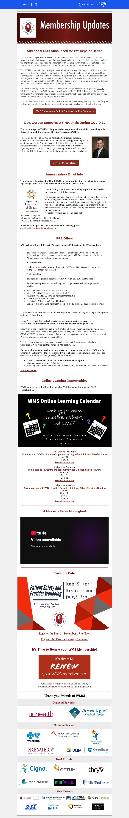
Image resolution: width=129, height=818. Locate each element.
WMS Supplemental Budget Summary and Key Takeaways (65, 111)
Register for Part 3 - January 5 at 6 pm (64, 639)
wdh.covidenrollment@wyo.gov (41, 228)
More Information (64, 462)
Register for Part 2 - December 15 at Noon (64, 633)
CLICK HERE (76, 91)
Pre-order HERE (28, 370)
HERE (50, 683)
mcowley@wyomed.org (58, 686)
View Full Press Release (65, 163)
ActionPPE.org (27, 320)
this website (68, 192)
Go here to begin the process (40, 267)
